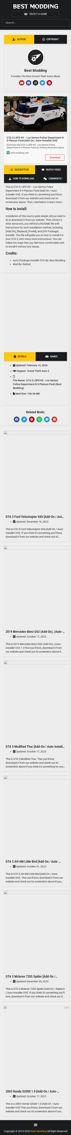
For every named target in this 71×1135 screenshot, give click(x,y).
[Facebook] (28, 83)
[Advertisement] (35, 312)
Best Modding (35, 6)
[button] (8, 114)
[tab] (19, 39)
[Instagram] (35, 83)
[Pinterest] (49, 83)
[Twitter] (42, 83)
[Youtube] (21, 83)
